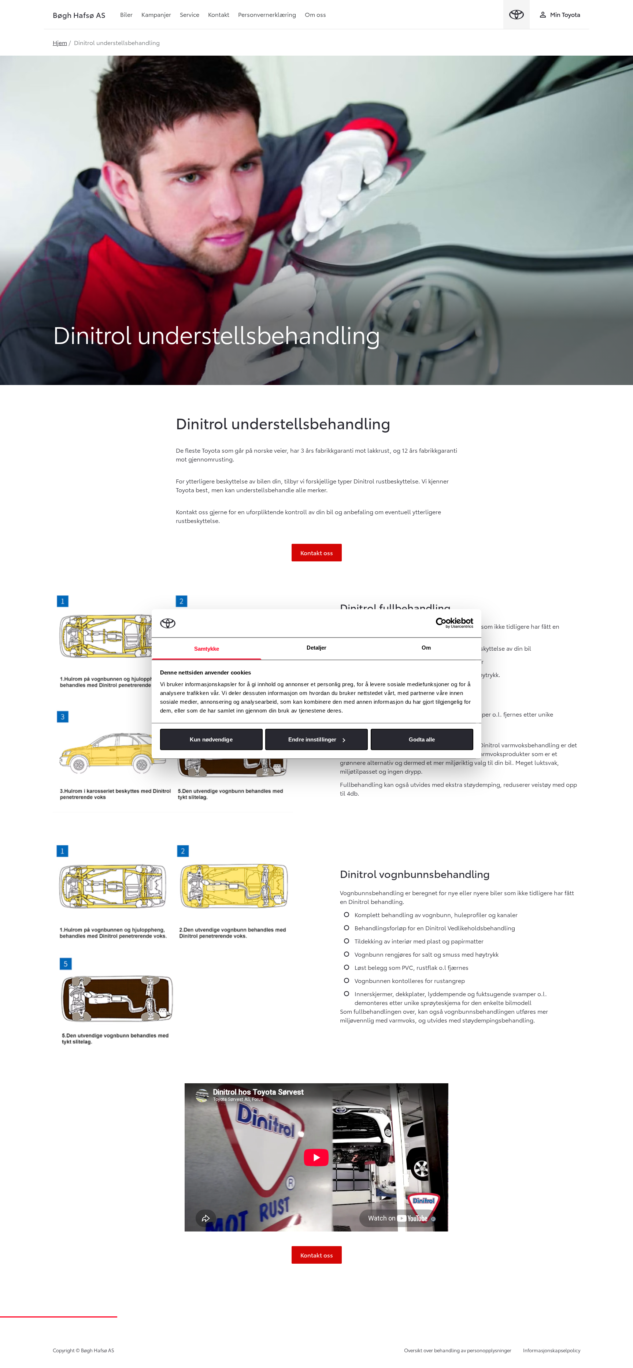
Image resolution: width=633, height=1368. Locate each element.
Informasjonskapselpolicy (551, 1350)
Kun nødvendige (211, 739)
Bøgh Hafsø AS (79, 15)
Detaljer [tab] (317, 647)
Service (189, 14)
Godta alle (422, 739)
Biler (126, 14)
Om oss (315, 14)
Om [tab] (426, 647)
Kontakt (218, 14)
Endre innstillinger (312, 739)
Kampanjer (156, 14)
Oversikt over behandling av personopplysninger (457, 1350)
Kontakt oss (316, 552)
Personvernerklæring (267, 14)
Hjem (60, 42)
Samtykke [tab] (206, 648)
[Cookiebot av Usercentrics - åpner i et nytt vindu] (441, 623)
